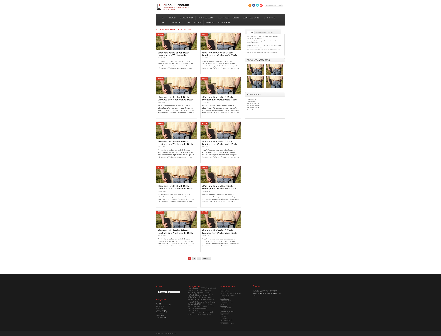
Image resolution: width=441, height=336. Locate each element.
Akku (189, 288)
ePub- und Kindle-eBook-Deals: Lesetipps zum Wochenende (173, 54)
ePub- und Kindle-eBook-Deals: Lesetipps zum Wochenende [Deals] (219, 54)
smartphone (196, 312)
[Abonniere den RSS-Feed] (249, 5)
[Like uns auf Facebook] (253, 5)
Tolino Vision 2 (224, 297)
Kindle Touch (224, 322)
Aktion (194, 288)
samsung (192, 310)
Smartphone (269, 18)
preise (191, 308)
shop (199, 310)
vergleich (198, 315)
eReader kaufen (186, 18)
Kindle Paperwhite (194, 306)
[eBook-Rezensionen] (255, 87)
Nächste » (206, 258)
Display (193, 294)
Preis (211, 306)
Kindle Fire (208, 304)
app (189, 291)
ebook (192, 297)
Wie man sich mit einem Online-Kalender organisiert (262, 52)
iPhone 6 (208, 302)
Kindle (199, 304)
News (163, 18)
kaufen (191, 304)
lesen (206, 306)
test (190, 314)
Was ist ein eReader (253, 105)
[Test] (255, 75)
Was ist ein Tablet (253, 108)
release (198, 308)
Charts (208, 291)
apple (194, 290)
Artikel (250, 32)
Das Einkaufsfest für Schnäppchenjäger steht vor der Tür (263, 50)
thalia (193, 315)
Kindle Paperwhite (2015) (227, 295)
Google (190, 302)
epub (191, 299)
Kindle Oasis (224, 290)
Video (204, 315)
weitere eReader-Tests (227, 323)
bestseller (202, 291)
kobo (203, 306)
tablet (209, 312)
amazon (202, 288)
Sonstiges (159, 314)
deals (191, 292)
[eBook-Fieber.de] (173, 10)
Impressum (209, 23)
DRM (188, 23)
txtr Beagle (223, 318)
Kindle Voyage (224, 299)
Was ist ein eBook (253, 103)
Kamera (213, 302)
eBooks (236, 18)
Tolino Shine (224, 314)
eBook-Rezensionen (251, 18)
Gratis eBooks (251, 110)
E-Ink (211, 295)
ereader (200, 299)
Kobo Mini (223, 316)
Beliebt (270, 32)
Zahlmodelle (177, 23)
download (203, 295)
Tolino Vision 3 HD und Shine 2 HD (230, 293)
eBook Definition (252, 99)
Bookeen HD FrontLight (227, 311)
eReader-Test (223, 18)
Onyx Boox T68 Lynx (226, 302)
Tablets (164, 23)
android (212, 288)
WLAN (208, 315)
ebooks (202, 297)
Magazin (197, 23)
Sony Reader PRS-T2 (226, 320)
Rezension (205, 308)
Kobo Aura (223, 306)
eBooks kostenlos (253, 101)
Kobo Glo (223, 309)
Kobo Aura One (224, 292)
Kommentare (260, 32)
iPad (195, 301)
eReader (172, 18)
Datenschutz (224, 23)
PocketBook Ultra (225, 300)
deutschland (205, 293)
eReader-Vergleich (206, 18)
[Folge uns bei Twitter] (257, 5)
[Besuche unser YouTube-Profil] (261, 5)
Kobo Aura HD (224, 313)
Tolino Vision (224, 304)
